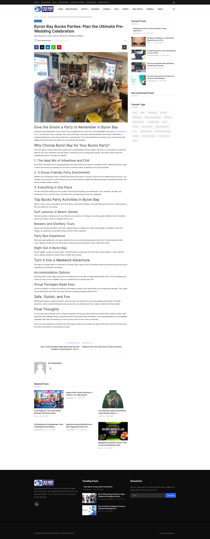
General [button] (150, 9)
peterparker (87, 489)
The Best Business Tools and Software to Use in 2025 (161, 52)
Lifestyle (135, 127)
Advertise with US (103, 2)
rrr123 (100, 416)
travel (135, 113)
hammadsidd (151, 81)
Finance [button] (106, 9)
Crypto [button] (84, 9)
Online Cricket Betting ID (153, 117)
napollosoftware (39, 430)
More (160, 9)
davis (148, 43)
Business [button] (95, 9)
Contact (36, 2)
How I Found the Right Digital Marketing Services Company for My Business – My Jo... (60, 348)
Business (43, 17)
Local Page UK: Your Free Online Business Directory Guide (47, 412)
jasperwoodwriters (153, 55)
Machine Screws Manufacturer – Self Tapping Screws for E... (79, 425)
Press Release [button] (71, 9)
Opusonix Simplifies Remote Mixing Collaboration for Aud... (160, 64)
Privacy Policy (45, 2)
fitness (164, 122)
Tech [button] (116, 9)
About (54, 2)
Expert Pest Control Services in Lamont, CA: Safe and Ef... (79, 393)
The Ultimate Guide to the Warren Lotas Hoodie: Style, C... (112, 412)
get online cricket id (162, 127)
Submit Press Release (77, 2)
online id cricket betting (162, 131)
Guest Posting (91, 2)
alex (35, 416)
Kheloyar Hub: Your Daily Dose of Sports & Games (102, 347)
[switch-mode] (174, 2)
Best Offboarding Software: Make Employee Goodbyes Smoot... (111, 495)
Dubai (135, 141)
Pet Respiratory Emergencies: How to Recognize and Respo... (48, 425)
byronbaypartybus (55, 363)
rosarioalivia (70, 398)
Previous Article (74, 343)
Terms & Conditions (166, 533)
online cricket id (147, 127)
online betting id (138, 122)
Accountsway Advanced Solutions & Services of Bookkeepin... (160, 77)
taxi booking (152, 113)
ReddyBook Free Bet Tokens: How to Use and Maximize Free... (112, 444)
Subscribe (170, 495)
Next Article (86, 343)
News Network (63, 2)
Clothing (135, 136)
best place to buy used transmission (98, 487)
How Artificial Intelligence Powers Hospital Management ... (111, 507)
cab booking (137, 117)
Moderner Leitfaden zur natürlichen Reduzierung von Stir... (160, 39)
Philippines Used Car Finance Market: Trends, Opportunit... (150, 29)
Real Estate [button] (137, 9)
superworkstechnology (105, 499)
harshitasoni (137, 33)
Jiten (99, 511)
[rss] (36, 504)
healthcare (167, 117)
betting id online (145, 131)
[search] (174, 9)
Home (60, 9)
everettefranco (71, 430)
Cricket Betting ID (153, 122)
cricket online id (164, 136)
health (142, 113)
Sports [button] (125, 9)
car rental (163, 113)
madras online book (148, 136)
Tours (135, 131)
